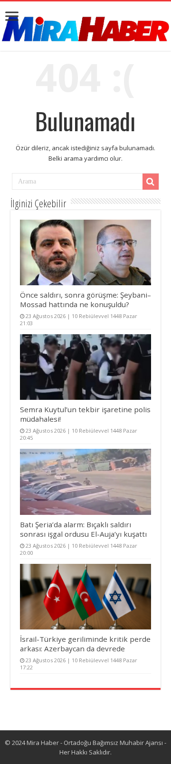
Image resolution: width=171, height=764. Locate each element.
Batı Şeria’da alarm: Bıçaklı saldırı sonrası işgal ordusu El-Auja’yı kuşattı (83, 529)
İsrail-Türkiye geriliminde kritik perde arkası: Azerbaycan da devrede (85, 643)
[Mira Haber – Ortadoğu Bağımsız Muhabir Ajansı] (85, 26)
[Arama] (150, 182)
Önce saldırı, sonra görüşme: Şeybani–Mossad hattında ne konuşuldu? (85, 299)
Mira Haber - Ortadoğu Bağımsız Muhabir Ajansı (95, 742)
